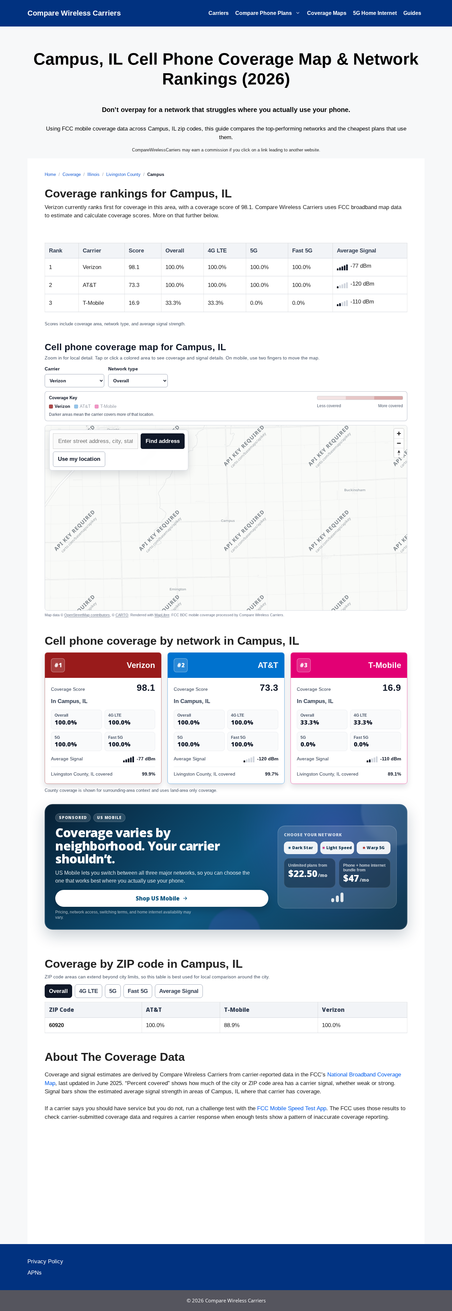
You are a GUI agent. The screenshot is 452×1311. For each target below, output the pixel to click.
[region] (226, 517)
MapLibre (162, 615)
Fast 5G (138, 991)
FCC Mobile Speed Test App (291, 1108)
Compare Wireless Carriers (74, 13)
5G (112, 991)
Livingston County (123, 174)
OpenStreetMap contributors (87, 615)
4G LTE (88, 991)
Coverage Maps (326, 13)
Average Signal (179, 991)
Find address (163, 441)
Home (50, 174)
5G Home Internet (375, 13)
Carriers (218, 13)
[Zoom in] (399, 433)
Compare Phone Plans (263, 13)
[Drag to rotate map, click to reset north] (399, 453)
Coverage (72, 174)
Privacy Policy (45, 1261)
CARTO (121, 615)
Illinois (93, 174)
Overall (58, 991)
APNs (34, 1273)
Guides (412, 13)
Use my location (79, 459)
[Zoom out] (399, 443)
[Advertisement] (226, 1184)
